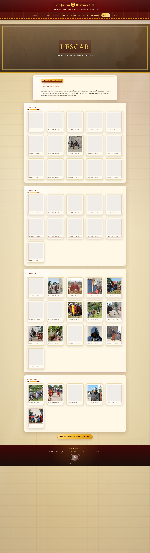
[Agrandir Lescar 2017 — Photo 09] (95, 310)
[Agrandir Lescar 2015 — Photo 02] (55, 120)
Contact (115, 15)
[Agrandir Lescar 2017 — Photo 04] (95, 286)
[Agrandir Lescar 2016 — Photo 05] (114, 203)
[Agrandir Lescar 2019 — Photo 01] (36, 393)
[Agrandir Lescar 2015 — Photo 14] (95, 168)
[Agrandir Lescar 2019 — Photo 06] (36, 416)
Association (45, 15)
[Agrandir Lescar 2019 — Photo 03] (75, 393)
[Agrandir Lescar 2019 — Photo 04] (95, 393)
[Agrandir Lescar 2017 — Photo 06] (36, 310)
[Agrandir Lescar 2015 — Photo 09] (95, 144)
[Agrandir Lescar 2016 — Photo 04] (95, 203)
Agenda (65, 15)
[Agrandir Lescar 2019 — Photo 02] (55, 393)
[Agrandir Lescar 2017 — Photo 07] (55, 310)
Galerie (106, 15)
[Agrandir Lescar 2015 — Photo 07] (55, 144)
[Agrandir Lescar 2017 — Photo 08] (75, 310)
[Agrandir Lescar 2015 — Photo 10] (114, 144)
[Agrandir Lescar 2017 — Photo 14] (95, 333)
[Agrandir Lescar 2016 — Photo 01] (36, 203)
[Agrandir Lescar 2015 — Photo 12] (55, 168)
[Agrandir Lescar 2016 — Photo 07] (55, 227)
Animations (75, 15)
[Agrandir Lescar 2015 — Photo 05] (114, 120)
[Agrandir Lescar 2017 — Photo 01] (36, 286)
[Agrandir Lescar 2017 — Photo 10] (114, 310)
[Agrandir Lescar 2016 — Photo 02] (55, 203)
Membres (56, 15)
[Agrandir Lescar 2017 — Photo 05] (114, 286)
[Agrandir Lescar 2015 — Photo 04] (95, 120)
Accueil (35, 15)
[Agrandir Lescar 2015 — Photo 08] (75, 144)
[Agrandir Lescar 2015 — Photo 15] (114, 168)
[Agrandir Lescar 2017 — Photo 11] (36, 333)
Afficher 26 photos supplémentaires (75, 437)
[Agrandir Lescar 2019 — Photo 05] (114, 393)
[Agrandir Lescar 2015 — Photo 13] (75, 168)
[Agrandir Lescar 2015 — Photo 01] (36, 120)
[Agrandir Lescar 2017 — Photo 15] (114, 333)
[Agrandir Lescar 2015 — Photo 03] (75, 120)
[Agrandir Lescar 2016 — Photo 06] (36, 227)
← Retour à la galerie (52, 81)
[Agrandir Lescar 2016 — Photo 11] (36, 251)
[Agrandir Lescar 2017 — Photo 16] (36, 357)
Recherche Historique (91, 15)
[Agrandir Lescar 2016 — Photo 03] (75, 203)
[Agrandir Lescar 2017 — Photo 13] (75, 333)
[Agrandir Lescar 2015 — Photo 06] (36, 144)
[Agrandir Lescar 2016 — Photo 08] (75, 227)
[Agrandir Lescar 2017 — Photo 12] (55, 333)
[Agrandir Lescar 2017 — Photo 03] (75, 286)
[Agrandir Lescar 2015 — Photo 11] (36, 168)
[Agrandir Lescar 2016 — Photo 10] (114, 227)
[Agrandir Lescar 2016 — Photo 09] (95, 227)
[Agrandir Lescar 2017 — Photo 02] (55, 286)
